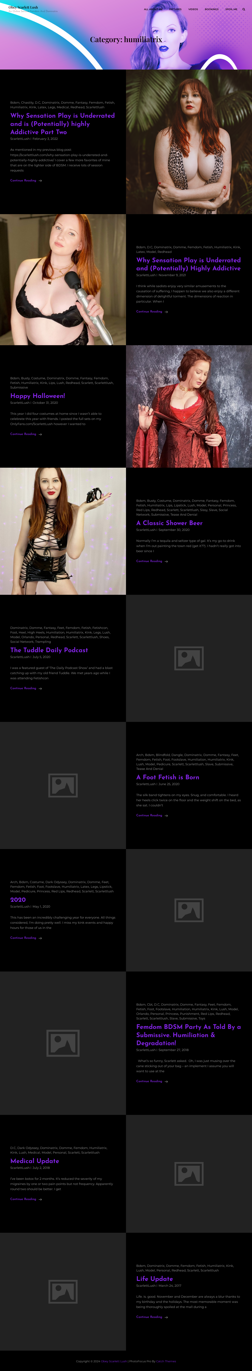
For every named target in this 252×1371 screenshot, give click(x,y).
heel (22, 632)
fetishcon (99, 628)
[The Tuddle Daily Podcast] (189, 658)
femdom (96, 102)
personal (214, 505)
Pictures (175, 9)
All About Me (153, 9)
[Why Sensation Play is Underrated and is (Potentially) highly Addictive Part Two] (189, 142)
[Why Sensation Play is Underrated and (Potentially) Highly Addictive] (63, 279)
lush (60, 383)
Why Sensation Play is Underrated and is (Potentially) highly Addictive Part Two (62, 124)
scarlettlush (95, 107)
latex (42, 107)
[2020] (189, 910)
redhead (77, 107)
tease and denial (183, 515)
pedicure (163, 764)
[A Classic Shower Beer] (63, 531)
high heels (36, 632)
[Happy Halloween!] (189, 406)
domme (67, 102)
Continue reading (26, 181)
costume (38, 378)
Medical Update (34, 1161)
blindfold (163, 755)
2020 (18, 900)
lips (52, 383)
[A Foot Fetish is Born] (63, 785)
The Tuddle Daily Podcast (49, 650)
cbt (150, 1004)
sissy (203, 510)
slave (213, 510)
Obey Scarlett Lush (23, 7)
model (151, 252)
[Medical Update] (189, 1174)
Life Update (154, 1279)
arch (139, 755)
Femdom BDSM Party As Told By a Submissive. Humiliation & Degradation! (188, 1035)
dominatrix (50, 102)
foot (13, 632)
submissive (19, 387)
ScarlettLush (20, 139)
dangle (177, 755)
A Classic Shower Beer (169, 523)
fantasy (81, 102)
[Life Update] (63, 1292)
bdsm (15, 102)
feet (60, 628)
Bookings (212, 9)
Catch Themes (166, 1361)
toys (202, 1018)
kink (32, 107)
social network (22, 642)
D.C (37, 102)
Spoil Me (231, 9)
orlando (27, 637)
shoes (104, 637)
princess (229, 505)
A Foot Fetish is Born (167, 777)
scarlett (87, 383)
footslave (178, 759)
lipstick (180, 505)
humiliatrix (19, 107)
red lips (143, 510)
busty (25, 378)
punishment (189, 1014)
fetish (109, 102)
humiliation (55, 632)
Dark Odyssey (56, 882)
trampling (43, 642)
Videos (193, 9)
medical (63, 107)
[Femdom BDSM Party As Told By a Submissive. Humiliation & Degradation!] (63, 1043)
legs (51, 107)
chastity (27, 102)
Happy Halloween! (37, 396)
